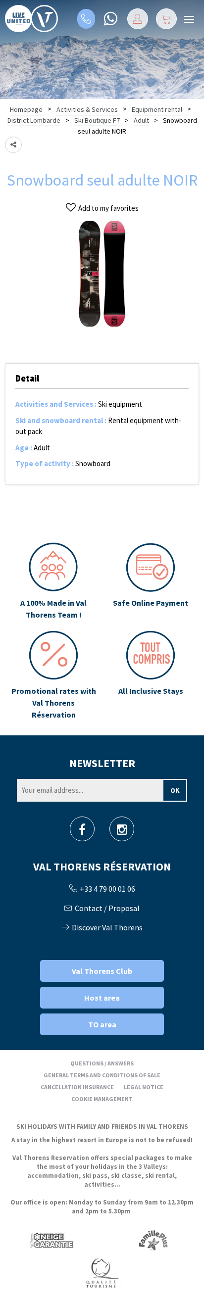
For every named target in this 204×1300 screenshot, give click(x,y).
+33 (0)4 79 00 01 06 (86, 19)
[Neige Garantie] (51, 1240)
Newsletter (102, 763)
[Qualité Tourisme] (102, 1272)
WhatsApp (110, 19)
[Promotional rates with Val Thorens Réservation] (53, 675)
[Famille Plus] (153, 1240)
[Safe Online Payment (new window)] (150, 581)
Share (13, 145)
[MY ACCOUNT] (137, 18)
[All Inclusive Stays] (150, 675)
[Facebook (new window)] (82, 832)
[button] (166, 18)
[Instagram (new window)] (122, 832)
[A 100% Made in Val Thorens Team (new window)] (53, 581)
